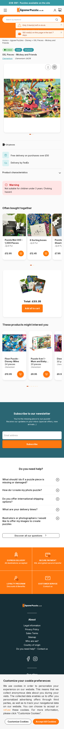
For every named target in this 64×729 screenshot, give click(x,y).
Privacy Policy (32, 629)
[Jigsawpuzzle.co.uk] (30, 10)
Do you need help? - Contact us (32, 649)
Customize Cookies (18, 721)
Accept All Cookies (46, 721)
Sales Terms (32, 633)
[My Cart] (60, 10)
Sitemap (32, 637)
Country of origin (32, 645)
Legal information (32, 625)
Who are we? (32, 641)
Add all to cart (32, 308)
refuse (7, 709)
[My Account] (55, 10)
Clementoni (7, 58)
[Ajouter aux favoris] (54, 67)
